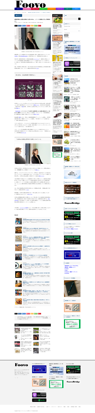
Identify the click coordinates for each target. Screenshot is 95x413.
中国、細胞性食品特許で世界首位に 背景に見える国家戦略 (40, 317)
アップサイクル (70, 145)
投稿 (20, 117)
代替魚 (49, 332)
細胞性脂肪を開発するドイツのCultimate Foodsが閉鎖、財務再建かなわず (75, 133)
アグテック (51, 8)
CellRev (29, 22)
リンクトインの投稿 (24, 207)
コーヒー (58, 90)
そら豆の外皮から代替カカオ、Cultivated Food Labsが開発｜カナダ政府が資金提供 (75, 141)
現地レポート (56, 53)
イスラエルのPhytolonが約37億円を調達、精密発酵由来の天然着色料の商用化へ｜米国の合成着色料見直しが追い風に (57, 122)
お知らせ (76, 8)
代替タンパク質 (35, 8)
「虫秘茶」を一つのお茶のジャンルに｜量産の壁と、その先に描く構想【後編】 (75, 98)
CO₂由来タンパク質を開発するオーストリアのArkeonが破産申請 (35, 255)
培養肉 (27, 22)
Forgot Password (66, 37)
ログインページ (54, 406)
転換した (18, 108)
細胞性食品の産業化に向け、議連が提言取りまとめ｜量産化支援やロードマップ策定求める (75, 115)
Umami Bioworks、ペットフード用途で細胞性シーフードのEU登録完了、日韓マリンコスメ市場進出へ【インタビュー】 (25, 317)
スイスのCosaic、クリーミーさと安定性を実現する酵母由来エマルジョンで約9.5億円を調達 (57, 102)
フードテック (68, 102)
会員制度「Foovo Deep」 (41, 406)
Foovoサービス (59, 8)
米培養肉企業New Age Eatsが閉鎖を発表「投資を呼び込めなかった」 (36, 228)
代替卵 (45, 332)
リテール (57, 33)
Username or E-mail (67, 26)
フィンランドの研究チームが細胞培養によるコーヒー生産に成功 (57, 83)
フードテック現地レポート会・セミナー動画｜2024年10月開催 (57, 43)
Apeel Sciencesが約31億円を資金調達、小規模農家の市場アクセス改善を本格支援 (57, 26)
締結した (37, 169)
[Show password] (79, 31)
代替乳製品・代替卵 (56, 110)
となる (37, 68)
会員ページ (68, 8)
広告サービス (60, 406)
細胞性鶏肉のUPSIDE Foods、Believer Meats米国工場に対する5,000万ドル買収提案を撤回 (75, 81)
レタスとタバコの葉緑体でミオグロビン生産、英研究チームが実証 (75, 158)
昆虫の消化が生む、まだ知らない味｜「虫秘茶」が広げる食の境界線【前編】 (75, 106)
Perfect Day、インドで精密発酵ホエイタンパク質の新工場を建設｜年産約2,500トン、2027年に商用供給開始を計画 (75, 90)
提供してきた (36, 114)
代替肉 (24, 22)
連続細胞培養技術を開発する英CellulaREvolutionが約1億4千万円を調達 (36, 219)
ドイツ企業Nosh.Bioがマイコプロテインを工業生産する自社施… (45, 329)
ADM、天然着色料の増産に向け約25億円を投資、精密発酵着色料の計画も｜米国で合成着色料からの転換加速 (75, 125)
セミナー (59, 51)
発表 (23, 106)
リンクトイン (36, 59)
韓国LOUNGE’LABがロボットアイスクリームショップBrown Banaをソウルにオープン (57, 64)
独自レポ (18, 8)
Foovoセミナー (26, 8)
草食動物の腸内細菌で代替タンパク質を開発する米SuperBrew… (26, 329)
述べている (23, 132)
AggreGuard (17, 111)
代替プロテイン (20, 22)
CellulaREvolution (33, 22)
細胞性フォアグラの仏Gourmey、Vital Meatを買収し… (44, 336)
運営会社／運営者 (32, 406)
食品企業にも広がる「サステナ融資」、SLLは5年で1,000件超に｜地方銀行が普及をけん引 (75, 150)
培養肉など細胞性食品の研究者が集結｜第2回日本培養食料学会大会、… (26, 343)
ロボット (43, 8)
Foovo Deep (45, 350)
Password (65, 29)
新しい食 (58, 91)
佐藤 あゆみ (41, 22)
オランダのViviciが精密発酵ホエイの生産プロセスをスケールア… (26, 336)
